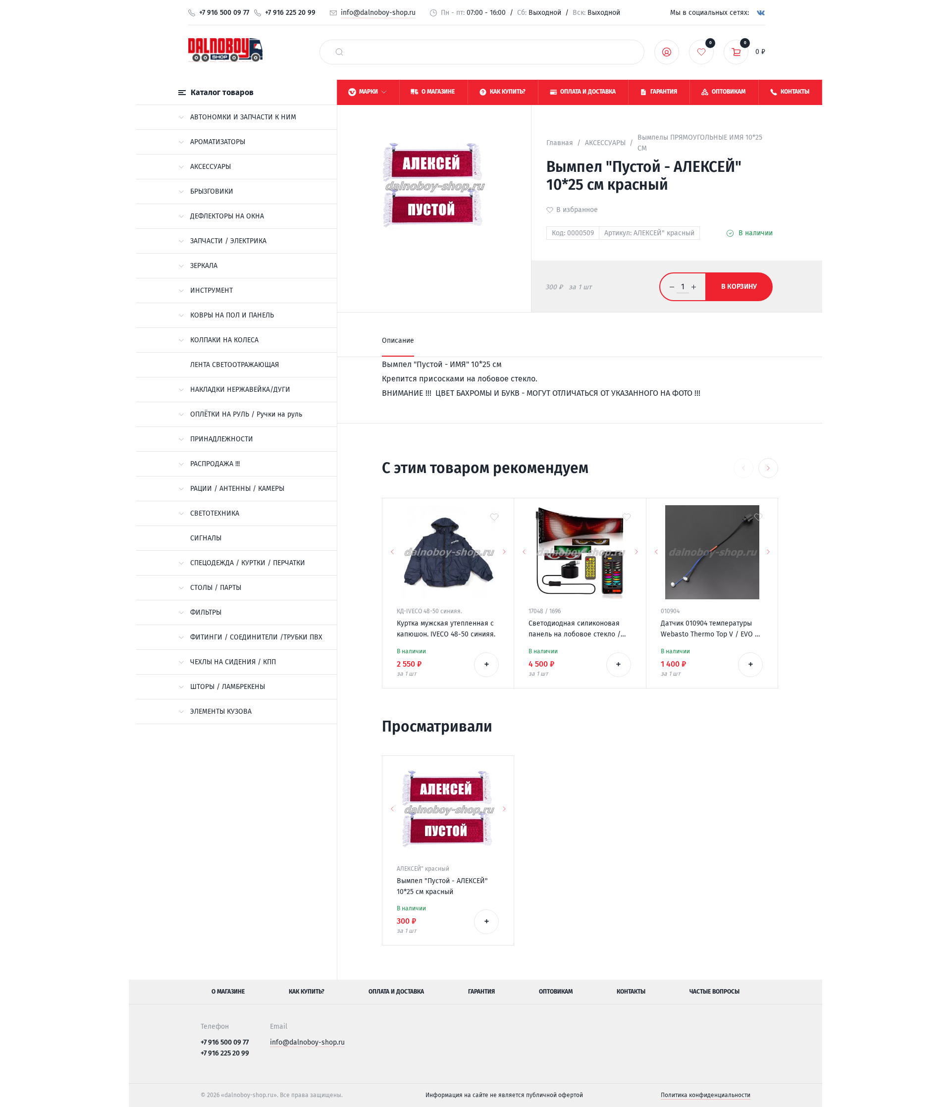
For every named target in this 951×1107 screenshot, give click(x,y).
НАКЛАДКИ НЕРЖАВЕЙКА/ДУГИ (240, 389)
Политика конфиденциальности (705, 1095)
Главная (559, 143)
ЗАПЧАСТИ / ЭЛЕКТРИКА (228, 241)
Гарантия (481, 991)
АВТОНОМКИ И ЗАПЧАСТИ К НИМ (243, 117)
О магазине (228, 991)
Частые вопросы (714, 991)
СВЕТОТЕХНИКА (214, 513)
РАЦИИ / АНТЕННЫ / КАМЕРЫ (237, 488)
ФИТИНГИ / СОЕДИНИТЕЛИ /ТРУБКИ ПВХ (256, 637)
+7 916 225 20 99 (290, 12)
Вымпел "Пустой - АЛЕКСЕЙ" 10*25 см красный (442, 886)
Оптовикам (556, 991)
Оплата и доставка (396, 991)
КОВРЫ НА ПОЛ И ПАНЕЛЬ (232, 315)
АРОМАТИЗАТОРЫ (217, 142)
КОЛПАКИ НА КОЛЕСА (224, 340)
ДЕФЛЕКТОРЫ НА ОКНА (227, 216)
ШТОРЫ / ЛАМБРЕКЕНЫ (227, 687)
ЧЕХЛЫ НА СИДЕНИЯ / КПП (233, 662)
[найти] (339, 52)
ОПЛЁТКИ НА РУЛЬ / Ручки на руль (246, 414)
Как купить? (306, 991)
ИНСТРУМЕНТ (211, 290)
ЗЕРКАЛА (203, 266)
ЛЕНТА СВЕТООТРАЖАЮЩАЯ (234, 365)
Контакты (631, 991)
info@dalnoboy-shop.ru (378, 12)
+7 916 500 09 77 (224, 12)
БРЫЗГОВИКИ (211, 191)
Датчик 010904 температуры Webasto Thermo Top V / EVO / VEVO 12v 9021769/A (709, 629)
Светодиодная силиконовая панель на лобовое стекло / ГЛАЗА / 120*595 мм (574, 629)
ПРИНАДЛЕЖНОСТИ (221, 439)
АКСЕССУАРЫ (210, 166)
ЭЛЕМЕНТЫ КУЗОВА (221, 711)
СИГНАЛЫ (205, 538)
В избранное (577, 210)
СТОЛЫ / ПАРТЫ (215, 587)
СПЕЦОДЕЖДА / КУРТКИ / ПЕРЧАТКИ (247, 563)
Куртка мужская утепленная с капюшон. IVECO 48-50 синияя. (446, 628)
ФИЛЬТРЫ (205, 612)
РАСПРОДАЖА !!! (215, 464)
